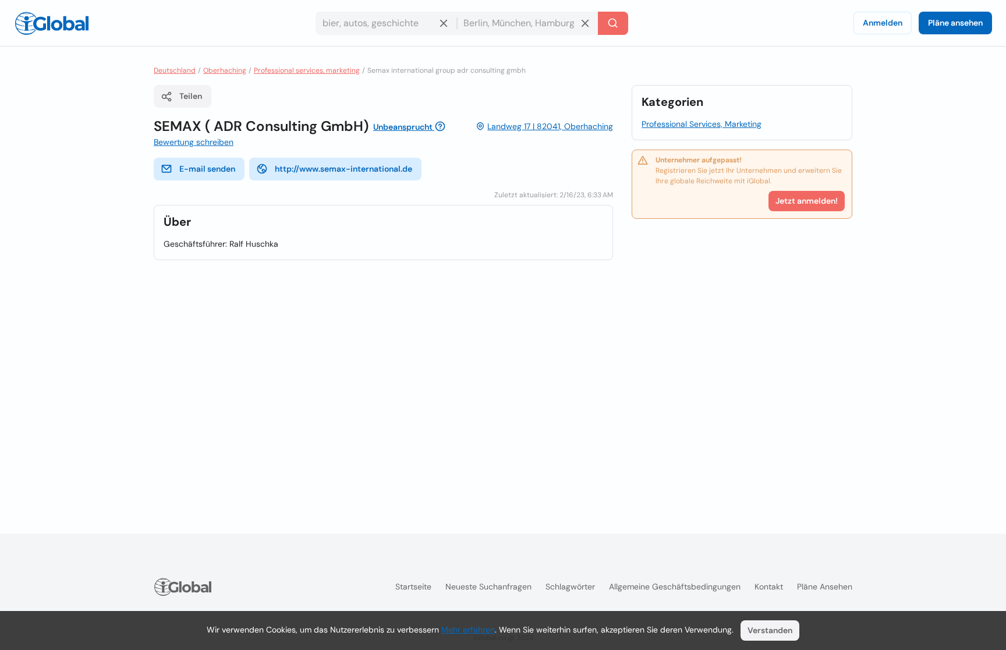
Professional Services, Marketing (701, 124)
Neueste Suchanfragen (488, 586)
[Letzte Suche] (613, 23)
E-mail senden (207, 169)
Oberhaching (224, 70)
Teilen (190, 96)
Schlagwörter (570, 586)
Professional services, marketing (307, 70)
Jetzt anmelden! (806, 201)
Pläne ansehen (955, 22)
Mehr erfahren (468, 629)
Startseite (413, 586)
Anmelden (882, 22)
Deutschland (175, 70)
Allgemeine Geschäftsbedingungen (675, 586)
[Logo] (52, 23)
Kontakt (768, 586)
